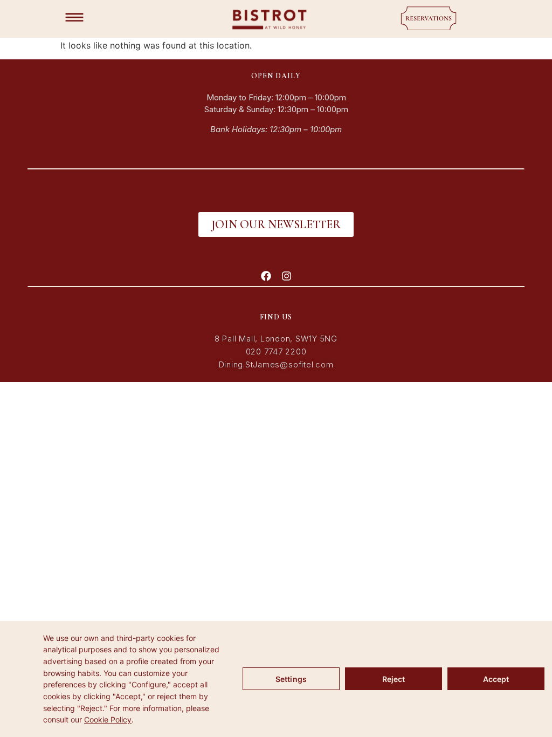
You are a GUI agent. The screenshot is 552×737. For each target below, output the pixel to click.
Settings (291, 679)
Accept (496, 679)
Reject (393, 679)
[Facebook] (266, 275)
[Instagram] (286, 275)
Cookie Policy (108, 719)
